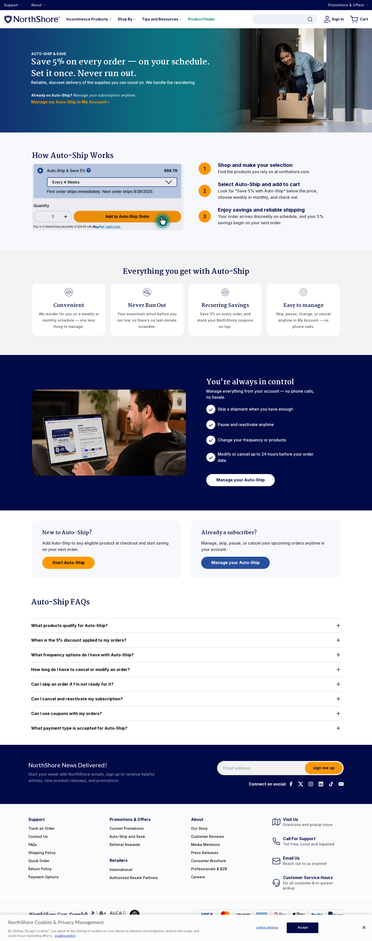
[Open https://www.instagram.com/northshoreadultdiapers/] (310, 784)
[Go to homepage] (32, 19)
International (121, 869)
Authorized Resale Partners (134, 878)
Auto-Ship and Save (127, 836)
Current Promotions (127, 828)
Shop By (125, 19)
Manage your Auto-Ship (240, 479)
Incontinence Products (87, 19)
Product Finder (201, 19)
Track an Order (41, 828)
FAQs (32, 844)
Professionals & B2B (209, 869)
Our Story (199, 828)
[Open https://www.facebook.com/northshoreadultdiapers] (290, 784)
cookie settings (267, 927)
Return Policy (40, 869)
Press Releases (204, 852)
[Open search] (284, 19)
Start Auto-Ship (68, 562)
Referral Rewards (125, 844)
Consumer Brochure (208, 861)
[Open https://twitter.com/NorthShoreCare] (300, 784)
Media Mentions (205, 844)
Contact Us (38, 836)
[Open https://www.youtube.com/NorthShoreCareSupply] (341, 784)
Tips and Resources (160, 19)
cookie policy (65, 936)
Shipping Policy (42, 852)
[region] (186, 928)
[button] (186, 625)
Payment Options (43, 877)
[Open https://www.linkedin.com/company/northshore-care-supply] (320, 784)
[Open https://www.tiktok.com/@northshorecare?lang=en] (331, 784)
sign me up (324, 767)
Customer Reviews (207, 836)
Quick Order (38, 861)
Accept (303, 927)
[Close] (363, 927)
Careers (198, 877)
